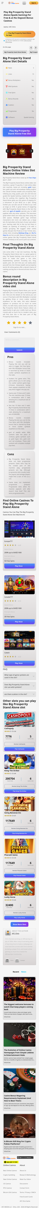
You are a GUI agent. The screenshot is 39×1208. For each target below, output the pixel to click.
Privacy (27, 1192)
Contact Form (24, 1188)
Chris (12, 960)
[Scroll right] (36, 47)
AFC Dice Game (25, 1201)
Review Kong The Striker (19, 786)
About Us (23, 1171)
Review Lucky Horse (19, 913)
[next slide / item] (31, 151)
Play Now (19, 566)
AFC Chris (12, 27)
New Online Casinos (10, 1179)
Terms (22, 1192)
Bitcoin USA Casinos (10, 1192)
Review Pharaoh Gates (19, 870)
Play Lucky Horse (19, 917)
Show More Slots (19, 924)
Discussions (24, 1184)
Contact (22, 960)
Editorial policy (27, 40)
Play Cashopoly (19, 749)
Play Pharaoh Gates (19, 875)
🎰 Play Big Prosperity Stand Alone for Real (18, 34)
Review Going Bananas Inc (19, 828)
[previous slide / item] (7, 151)
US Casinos (7, 1184)
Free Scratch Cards (26, 1197)
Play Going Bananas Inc (19, 833)
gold (29, 187)
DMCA (33, 1192)
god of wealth (15, 211)
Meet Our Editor (25, 1179)
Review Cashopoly (19, 744)
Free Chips (32, 178)
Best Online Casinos (10, 1171)
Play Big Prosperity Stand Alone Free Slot (19, 132)
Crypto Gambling (9, 1175)
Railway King (23, 233)
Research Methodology (28, 1175)
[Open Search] (24, 3)
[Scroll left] (31, 47)
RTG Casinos (7, 1188)
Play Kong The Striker (19, 791)
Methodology (8, 42)
